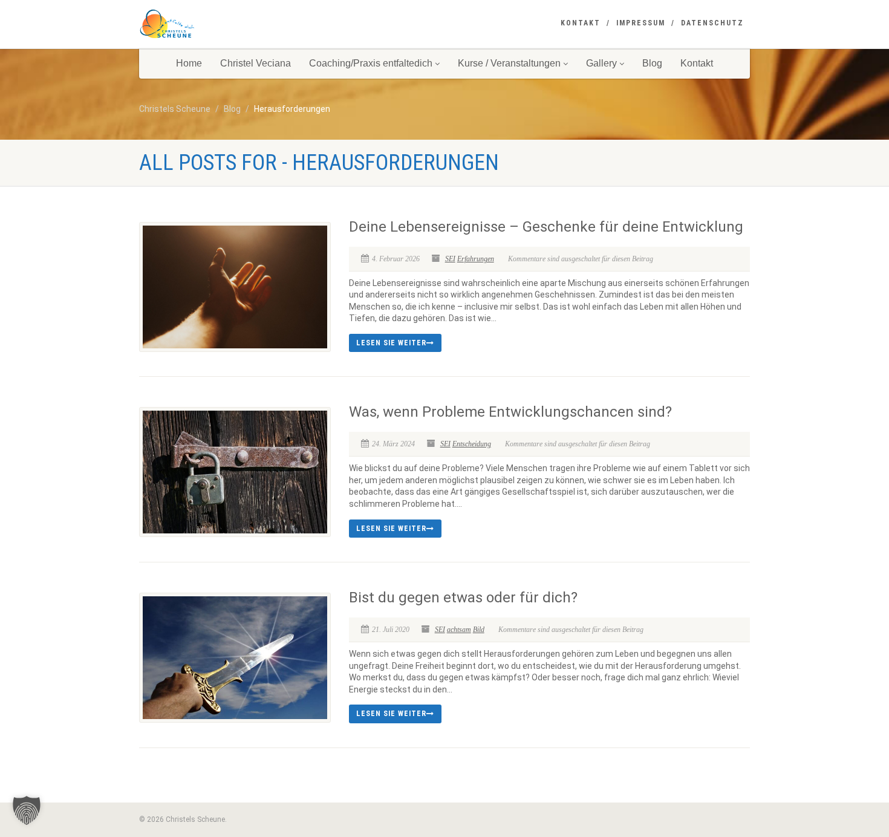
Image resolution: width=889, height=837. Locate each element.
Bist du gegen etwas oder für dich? (463, 597)
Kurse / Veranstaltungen (509, 63)
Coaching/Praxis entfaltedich (370, 63)
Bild (478, 629)
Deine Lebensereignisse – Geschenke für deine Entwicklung (546, 226)
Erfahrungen (475, 259)
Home (189, 63)
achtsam (459, 629)
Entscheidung (471, 444)
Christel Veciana (255, 63)
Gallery (601, 63)
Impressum (640, 23)
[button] (26, 810)
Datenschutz (712, 23)
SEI (450, 259)
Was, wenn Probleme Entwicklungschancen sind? (510, 411)
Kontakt (581, 23)
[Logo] (235, 24)
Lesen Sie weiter (391, 343)
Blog (652, 63)
